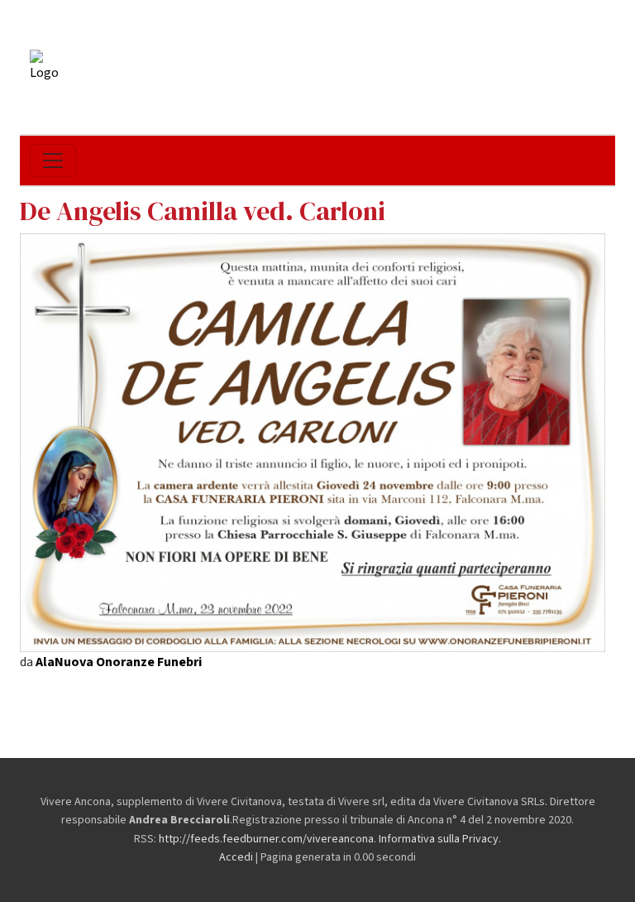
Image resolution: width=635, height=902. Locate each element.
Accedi (236, 857)
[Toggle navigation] (53, 160)
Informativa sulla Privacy (439, 839)
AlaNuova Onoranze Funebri (119, 662)
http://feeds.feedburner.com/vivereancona (266, 839)
